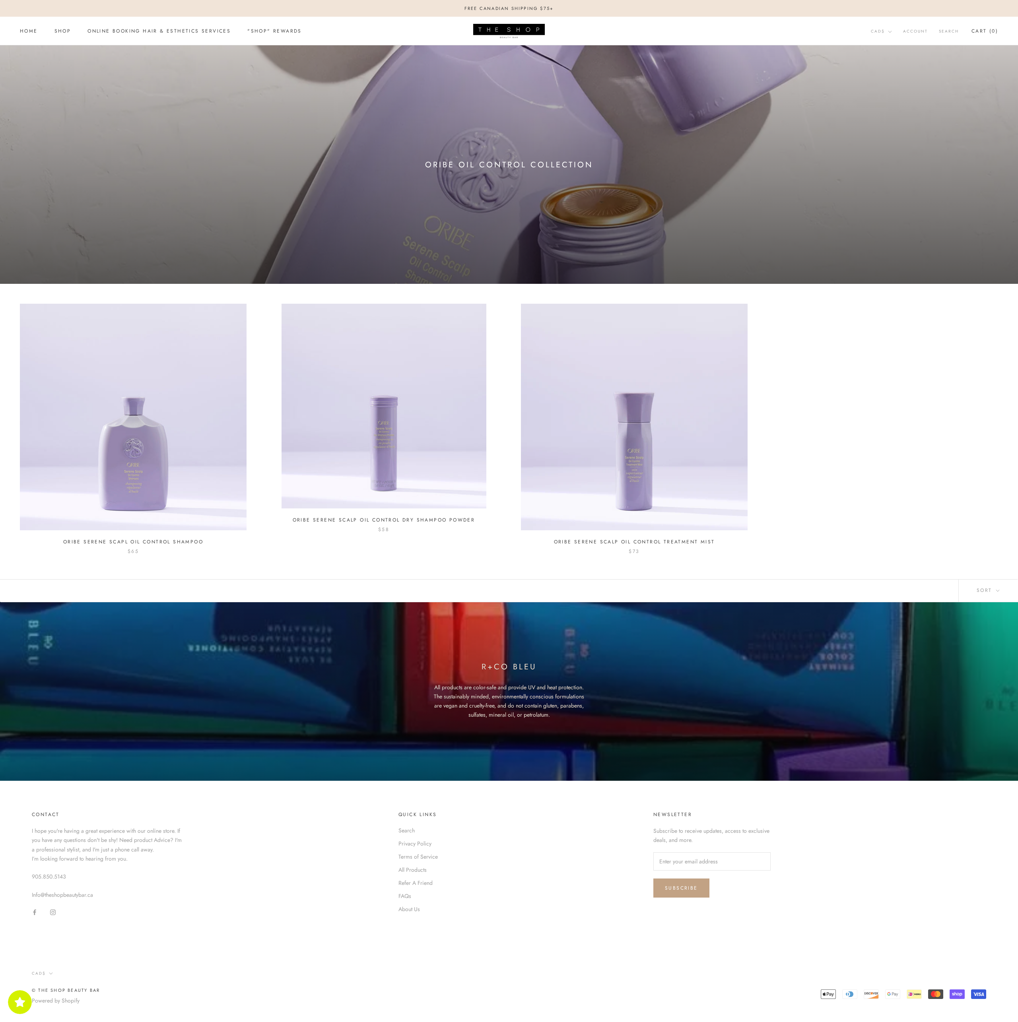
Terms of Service (418, 857)
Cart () (984, 31)
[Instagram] (53, 912)
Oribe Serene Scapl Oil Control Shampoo (133, 541)
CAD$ (878, 31)
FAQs (404, 896)
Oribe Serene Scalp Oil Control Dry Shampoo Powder (384, 520)
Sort (986, 590)
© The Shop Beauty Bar (66, 990)
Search (949, 31)
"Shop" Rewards (274, 31)
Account (915, 31)
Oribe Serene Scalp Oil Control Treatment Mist (634, 541)
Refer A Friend (415, 883)
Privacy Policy (414, 843)
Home (29, 31)
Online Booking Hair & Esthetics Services (159, 31)
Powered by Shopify (56, 1001)
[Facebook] (34, 912)
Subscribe (681, 888)
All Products (412, 870)
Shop (62, 31)
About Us (409, 909)
